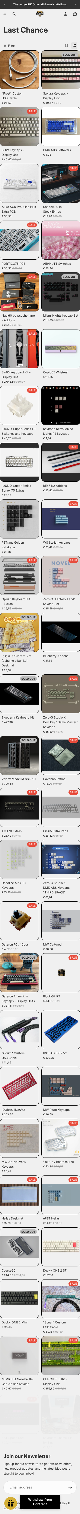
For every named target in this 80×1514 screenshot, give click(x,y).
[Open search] (14, 14)
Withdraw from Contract (40, 1501)
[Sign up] (70, 1487)
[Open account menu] (65, 14)
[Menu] (5, 14)
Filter (11, 45)
